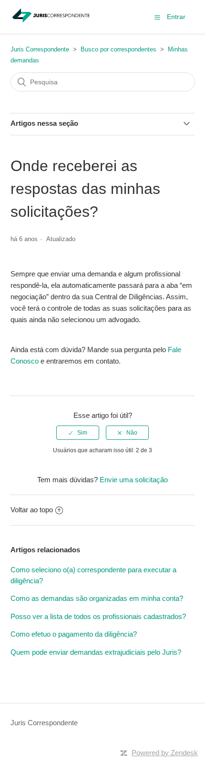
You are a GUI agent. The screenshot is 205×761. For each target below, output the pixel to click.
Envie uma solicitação (134, 480)
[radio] (77, 433)
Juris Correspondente (39, 49)
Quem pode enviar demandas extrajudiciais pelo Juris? (95, 652)
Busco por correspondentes (118, 49)
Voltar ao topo (31, 510)
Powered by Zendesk (165, 753)
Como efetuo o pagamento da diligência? (73, 634)
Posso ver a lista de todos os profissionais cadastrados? (98, 616)
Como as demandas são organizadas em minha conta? (96, 598)
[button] (157, 17)
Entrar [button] (176, 16)
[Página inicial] (51, 22)
